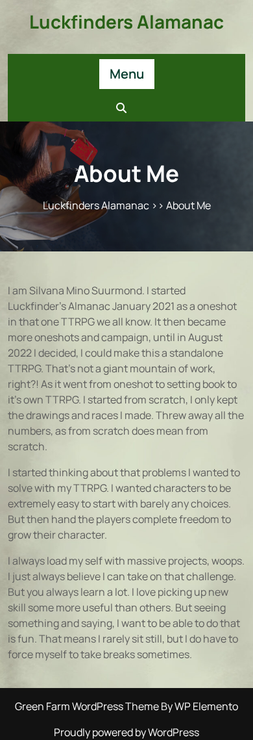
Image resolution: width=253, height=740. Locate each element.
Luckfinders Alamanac (126, 21)
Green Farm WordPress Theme (88, 706)
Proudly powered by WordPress (126, 732)
